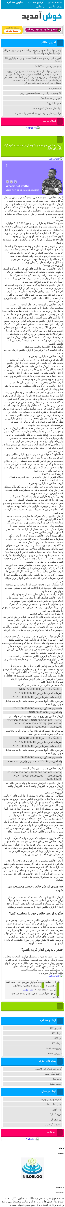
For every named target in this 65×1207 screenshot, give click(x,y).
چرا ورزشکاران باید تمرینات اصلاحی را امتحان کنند (37, 113)
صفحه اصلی (55, 2)
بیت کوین (57, 1109)
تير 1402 (57, 1038)
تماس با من (55, 6)
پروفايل (40, 6)
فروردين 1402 (55, 1053)
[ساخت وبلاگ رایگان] (32, 33)
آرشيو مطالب (36, 2)
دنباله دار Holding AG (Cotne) (47, 108)
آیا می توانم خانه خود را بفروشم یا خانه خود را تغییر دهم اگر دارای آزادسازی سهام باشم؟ (33, 52)
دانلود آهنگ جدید (53, 1073)
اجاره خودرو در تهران (51, 1099)
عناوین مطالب (15, 2)
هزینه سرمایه (55, 88)
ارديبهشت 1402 (54, 1048)
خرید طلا (57, 1079)
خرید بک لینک (55, 1114)
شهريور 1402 (55, 1028)
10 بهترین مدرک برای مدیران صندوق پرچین (40, 93)
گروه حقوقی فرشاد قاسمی (48, 1068)
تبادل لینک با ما (54, 1104)
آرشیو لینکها (56, 1084)
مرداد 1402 (56, 1033)
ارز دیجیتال (56, 1119)
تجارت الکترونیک (54, 103)
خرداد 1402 (56, 1043)
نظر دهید (28, 989)
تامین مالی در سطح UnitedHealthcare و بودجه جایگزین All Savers (33, 60)
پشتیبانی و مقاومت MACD (48, 66)
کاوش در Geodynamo (51, 98)
